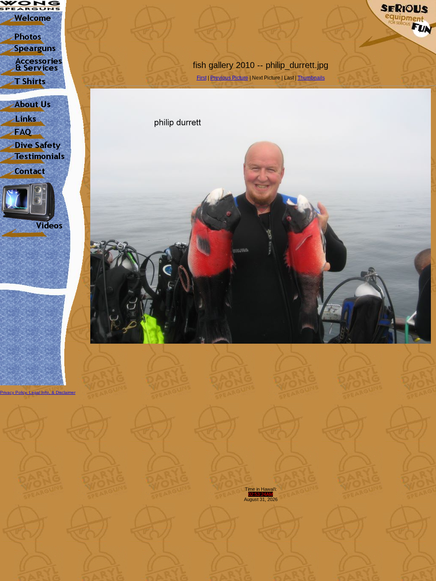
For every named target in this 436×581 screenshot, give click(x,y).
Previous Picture (229, 78)
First (202, 78)
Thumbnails (311, 78)
